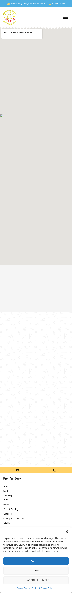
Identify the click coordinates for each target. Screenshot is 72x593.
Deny (36, 570)
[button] (67, 531)
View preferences (36, 580)
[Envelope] (18, 470)
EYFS (5, 500)
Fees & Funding (10, 509)
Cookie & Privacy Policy (42, 588)
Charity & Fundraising (13, 518)
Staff (5, 491)
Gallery (6, 523)
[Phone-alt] (54, 470)
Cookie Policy (23, 588)
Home (6, 486)
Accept (36, 561)
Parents (7, 504)
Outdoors (7, 513)
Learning (7, 495)
